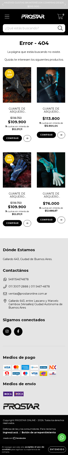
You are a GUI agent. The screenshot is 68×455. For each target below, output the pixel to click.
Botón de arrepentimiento (39, 432)
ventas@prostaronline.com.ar (27, 293)
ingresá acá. (10, 432)
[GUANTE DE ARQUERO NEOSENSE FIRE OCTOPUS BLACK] (27, 138)
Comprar (12, 138)
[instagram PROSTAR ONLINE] (7, 331)
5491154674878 (18, 279)
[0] (60, 17)
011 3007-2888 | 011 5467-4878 (29, 286)
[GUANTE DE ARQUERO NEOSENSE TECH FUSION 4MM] (61, 135)
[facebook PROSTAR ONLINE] (18, 331)
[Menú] (7, 16)
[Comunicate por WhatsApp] (62, 437)
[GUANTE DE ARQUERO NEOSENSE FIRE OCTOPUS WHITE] (27, 223)
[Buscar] (60, 28)
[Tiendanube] (14, 438)
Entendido (57, 449)
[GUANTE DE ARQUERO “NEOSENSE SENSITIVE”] (61, 220)
